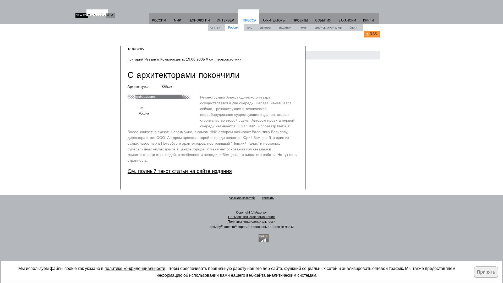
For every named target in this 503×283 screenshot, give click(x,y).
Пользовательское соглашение (251, 217)
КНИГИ (368, 20)
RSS (373, 34)
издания (285, 27)
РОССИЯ (159, 20)
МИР (177, 20)
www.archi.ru (95, 13)
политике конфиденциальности (135, 268)
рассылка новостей (242, 197)
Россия (233, 27)
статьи (215, 27)
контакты (268, 197)
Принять (486, 272)
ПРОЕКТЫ (300, 20)
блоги (353, 27)
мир (249, 27)
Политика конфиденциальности (251, 222)
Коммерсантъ (172, 59)
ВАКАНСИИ (347, 20)
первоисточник (228, 59)
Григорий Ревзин (142, 59)
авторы (265, 27)
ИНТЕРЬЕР (225, 20)
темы (303, 27)
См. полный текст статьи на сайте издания (180, 171)
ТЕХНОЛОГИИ (199, 20)
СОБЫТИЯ (323, 20)
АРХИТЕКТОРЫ (274, 20)
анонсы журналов (328, 27)
